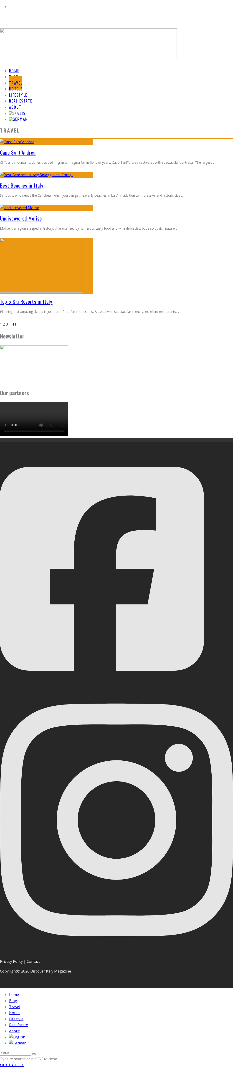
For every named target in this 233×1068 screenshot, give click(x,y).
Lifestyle (16, 1018)
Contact (33, 961)
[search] (34, 1054)
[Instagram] (116, 951)
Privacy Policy (11, 961)
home (14, 994)
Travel (14, 1006)
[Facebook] (102, 683)
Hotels (14, 1012)
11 (14, 324)
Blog (13, 1000)
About (14, 1030)
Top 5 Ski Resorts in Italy (26, 301)
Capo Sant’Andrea (18, 152)
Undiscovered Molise (21, 218)
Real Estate (18, 1024)
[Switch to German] (18, 119)
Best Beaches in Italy (21, 185)
